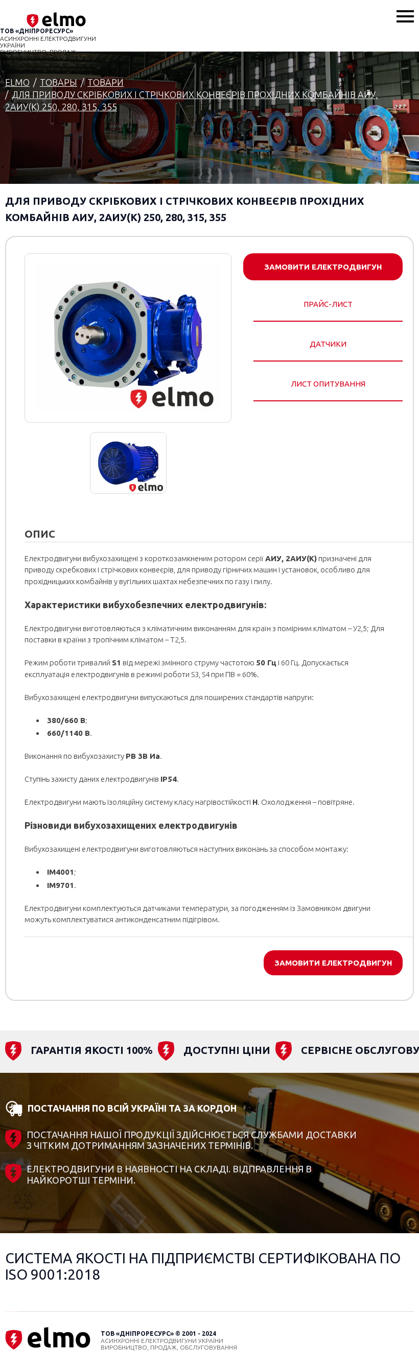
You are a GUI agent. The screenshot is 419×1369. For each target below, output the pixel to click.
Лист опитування (328, 383)
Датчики (328, 344)
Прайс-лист (328, 304)
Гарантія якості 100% (92, 1050)
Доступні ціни (226, 1050)
